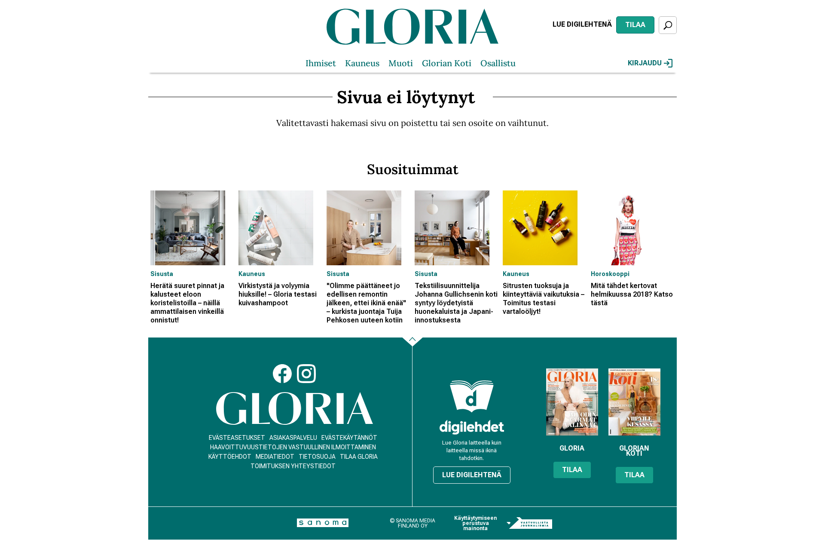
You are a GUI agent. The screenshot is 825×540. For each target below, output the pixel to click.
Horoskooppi (610, 273)
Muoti (400, 63)
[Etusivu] (294, 408)
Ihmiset (321, 63)
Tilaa (635, 25)
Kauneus (362, 63)
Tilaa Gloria (359, 456)
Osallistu (498, 63)
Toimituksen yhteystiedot (293, 466)
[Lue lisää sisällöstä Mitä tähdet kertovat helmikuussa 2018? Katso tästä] (633, 227)
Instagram (306, 373)
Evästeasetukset (237, 437)
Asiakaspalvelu (293, 437)
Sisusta (161, 273)
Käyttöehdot (229, 456)
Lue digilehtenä (582, 24)
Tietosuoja (317, 456)
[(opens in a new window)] (472, 427)
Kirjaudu (645, 63)
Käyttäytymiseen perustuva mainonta (475, 523)
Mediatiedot (275, 456)
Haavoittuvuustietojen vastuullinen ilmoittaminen (293, 447)
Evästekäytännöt (349, 437)
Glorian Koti (446, 63)
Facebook (282, 373)
